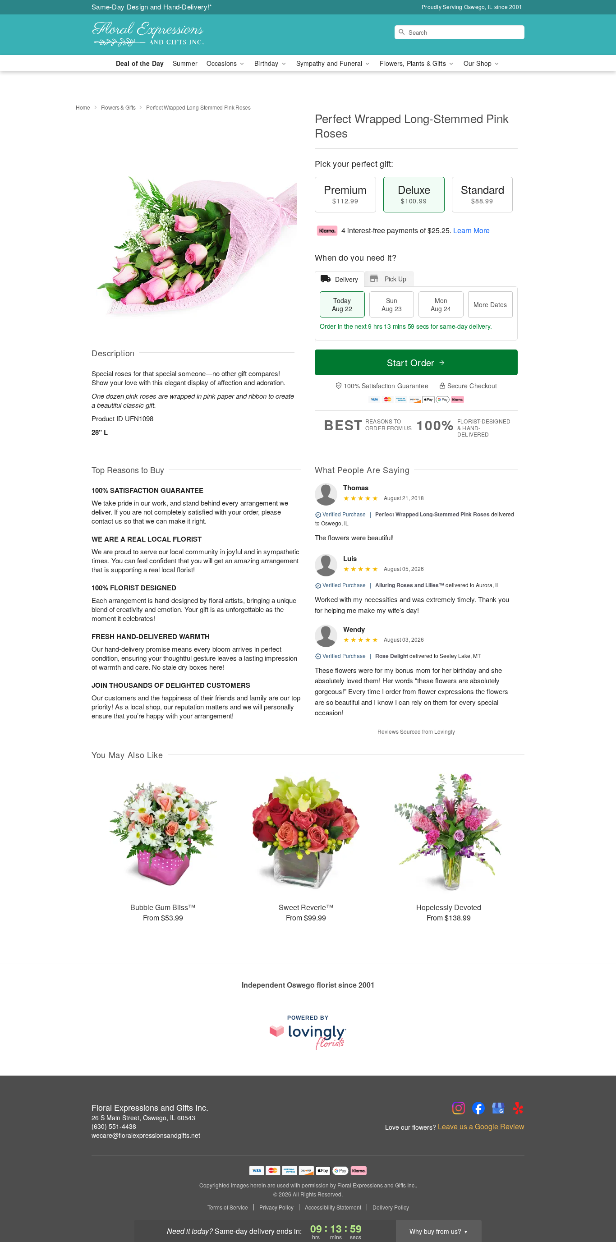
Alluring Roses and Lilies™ (409, 585)
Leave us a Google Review (481, 1127)
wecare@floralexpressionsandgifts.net (146, 1135)
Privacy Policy (276, 1207)
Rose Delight (391, 656)
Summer (185, 63)
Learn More (471, 230)
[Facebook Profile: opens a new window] (478, 1108)
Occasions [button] (223, 63)
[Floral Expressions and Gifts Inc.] (156, 34)
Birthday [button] (267, 63)
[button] (592, 1203)
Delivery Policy (390, 1207)
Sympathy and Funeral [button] (330, 63)
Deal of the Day (140, 63)
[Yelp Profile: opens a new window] (518, 1108)
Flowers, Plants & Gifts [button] (413, 63)
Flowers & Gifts (118, 107)
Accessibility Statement (333, 1207)
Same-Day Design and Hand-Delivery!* (152, 6)
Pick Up (395, 278)
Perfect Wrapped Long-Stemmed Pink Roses (432, 514)
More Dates (490, 304)
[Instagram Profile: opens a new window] (458, 1108)
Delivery (346, 279)
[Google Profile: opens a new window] (498, 1108)
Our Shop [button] (478, 63)
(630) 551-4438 (114, 1126)
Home (83, 107)
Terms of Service (227, 1207)
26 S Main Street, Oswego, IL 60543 (143, 1117)
